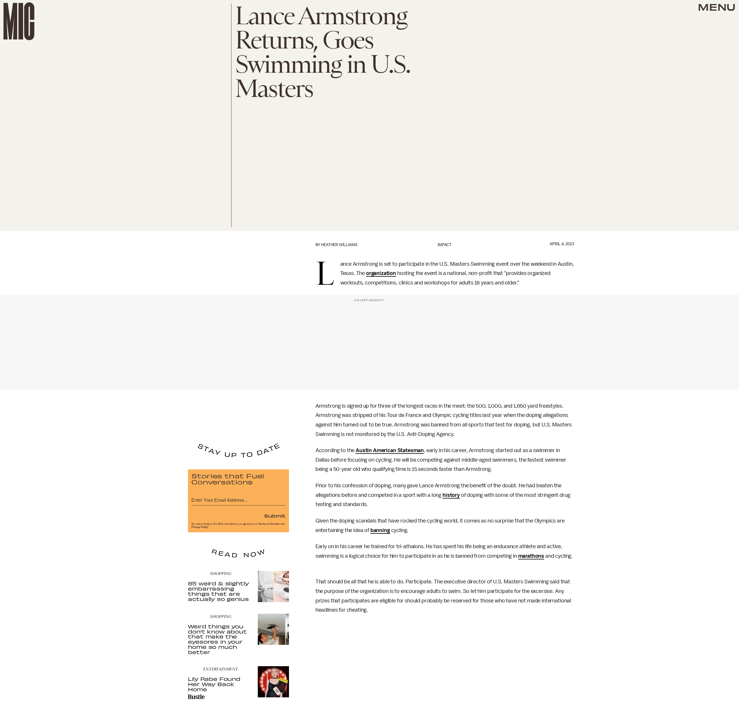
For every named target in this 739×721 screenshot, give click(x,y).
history (451, 495)
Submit (274, 515)
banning (380, 530)
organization (381, 273)
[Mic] (18, 21)
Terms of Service (268, 524)
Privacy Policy (199, 527)
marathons (531, 556)
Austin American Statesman (390, 450)
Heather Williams (339, 245)
